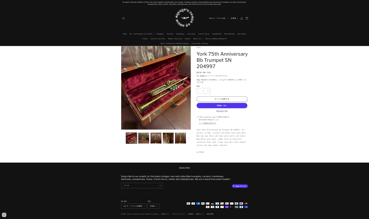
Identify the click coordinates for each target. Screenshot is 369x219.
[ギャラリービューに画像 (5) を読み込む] (180, 138)
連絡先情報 (210, 214)
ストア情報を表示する (207, 123)
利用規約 (191, 214)
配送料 (202, 76)
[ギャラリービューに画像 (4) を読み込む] (168, 138)
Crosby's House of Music (135, 214)
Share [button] (201, 152)
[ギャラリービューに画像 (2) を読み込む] (143, 138)
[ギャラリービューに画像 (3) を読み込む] (156, 138)
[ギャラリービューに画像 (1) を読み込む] (131, 138)
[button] (123, 18)
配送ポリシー (200, 214)
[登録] (159, 185)
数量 (198, 86)
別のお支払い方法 (222, 111)
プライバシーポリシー (178, 214)
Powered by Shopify (152, 214)
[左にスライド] (123, 138)
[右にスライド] (189, 138)
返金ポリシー (166, 214)
